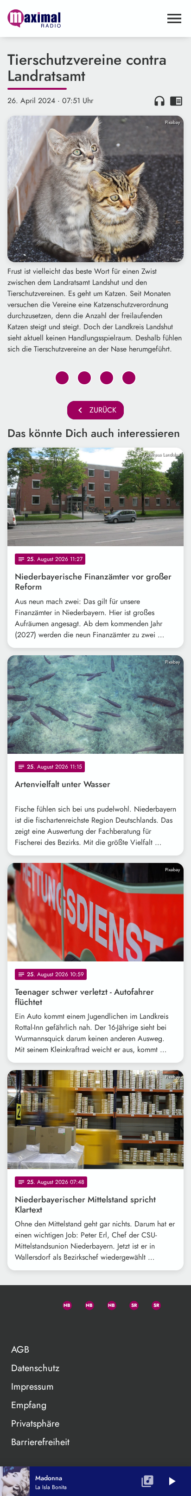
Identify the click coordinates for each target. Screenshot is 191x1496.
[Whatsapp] (63, 1303)
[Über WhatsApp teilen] (106, 377)
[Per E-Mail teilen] (128, 377)
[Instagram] (107, 1303)
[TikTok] (18, 1325)
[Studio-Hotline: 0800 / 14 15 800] (40, 1303)
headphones (159, 100)
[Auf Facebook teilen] (62, 377)
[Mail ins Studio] (18, 1303)
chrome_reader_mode (176, 100)
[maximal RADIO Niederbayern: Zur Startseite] (84, 18)
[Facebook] (85, 1303)
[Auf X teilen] (84, 377)
